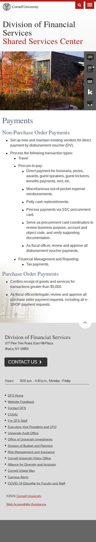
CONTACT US (22, 362)
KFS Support (90, 91)
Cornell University (29, 496)
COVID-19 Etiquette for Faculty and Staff (36, 483)
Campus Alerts (18, 477)
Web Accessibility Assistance (26, 504)
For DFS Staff (17, 420)
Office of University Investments (30, 439)
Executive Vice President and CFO (32, 427)
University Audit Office (23, 433)
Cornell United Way (21, 470)
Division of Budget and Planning (30, 446)
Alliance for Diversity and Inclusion (32, 464)
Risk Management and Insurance (31, 452)
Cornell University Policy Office (29, 458)
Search (79, 5)
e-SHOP (90, 103)
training (90, 80)
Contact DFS (17, 408)
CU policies (90, 68)
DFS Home (15, 395)
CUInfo (13, 414)
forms (90, 56)
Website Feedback (21, 401)
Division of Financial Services (39, 28)
